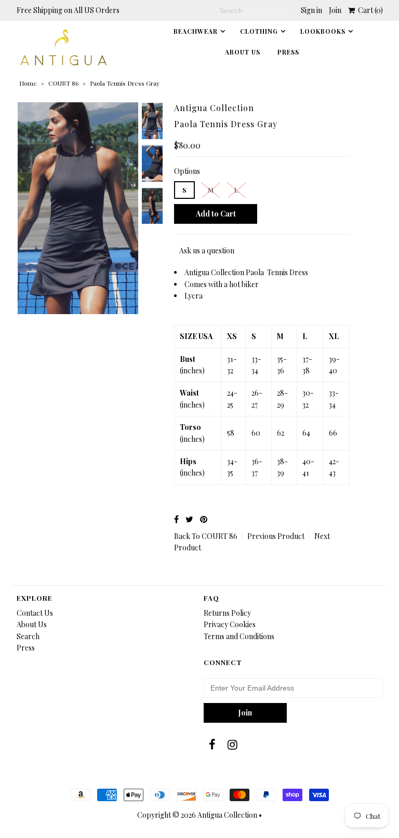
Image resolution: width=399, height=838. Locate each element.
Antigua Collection (227, 815)
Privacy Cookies (230, 624)
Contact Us (35, 613)
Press (26, 648)
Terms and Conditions (239, 636)
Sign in (311, 10)
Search (28, 636)
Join (335, 10)
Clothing (259, 31)
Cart (369, 10)
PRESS (288, 52)
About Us (242, 52)
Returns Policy (227, 613)
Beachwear (196, 31)
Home (28, 83)
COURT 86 (63, 83)
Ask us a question (206, 250)
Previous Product (275, 536)
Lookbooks (322, 31)
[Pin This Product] (203, 518)
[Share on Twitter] (189, 518)
